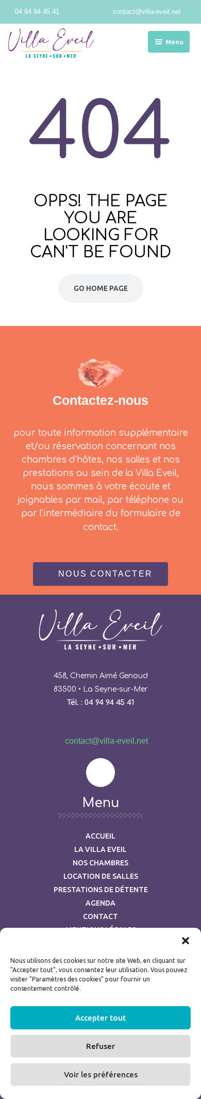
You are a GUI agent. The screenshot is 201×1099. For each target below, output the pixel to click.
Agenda (100, 903)
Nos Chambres (100, 863)
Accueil (100, 836)
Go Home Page (101, 288)
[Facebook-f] (100, 772)
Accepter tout (100, 1017)
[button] (185, 941)
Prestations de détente (101, 889)
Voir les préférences (101, 1074)
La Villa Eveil (100, 849)
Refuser (100, 1046)
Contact (100, 916)
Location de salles (100, 876)
